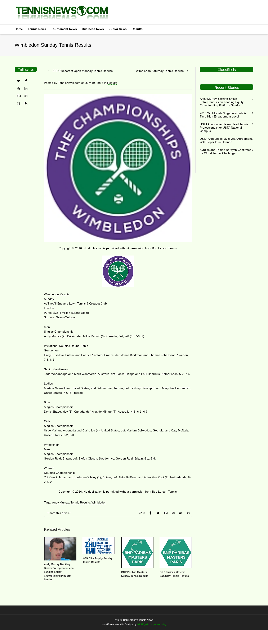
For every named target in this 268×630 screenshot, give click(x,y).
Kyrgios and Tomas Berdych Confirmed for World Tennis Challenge (225, 151)
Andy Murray (60, 502)
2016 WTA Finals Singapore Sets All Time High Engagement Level (223, 114)
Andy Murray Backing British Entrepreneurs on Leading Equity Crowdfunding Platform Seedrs (58, 572)
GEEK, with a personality (151, 624)
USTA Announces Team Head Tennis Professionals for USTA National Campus (224, 128)
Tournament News (64, 29)
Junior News (118, 29)
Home (19, 29)
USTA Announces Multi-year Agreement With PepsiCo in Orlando (226, 140)
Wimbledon (98, 502)
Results (137, 29)
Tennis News (37, 29)
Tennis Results (80, 502)
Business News (93, 29)
